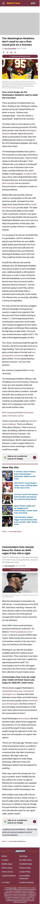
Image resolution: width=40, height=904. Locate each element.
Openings (23, 856)
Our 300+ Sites (25, 860)
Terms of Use (7, 872)
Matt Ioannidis (8, 183)
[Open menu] (3, 3)
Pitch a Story (7, 868)
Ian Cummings (10, 48)
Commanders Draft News (17, 841)
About (4, 856)
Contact (5, 860)
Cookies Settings (26, 882)
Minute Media (12, 888)
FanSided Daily (25, 864)
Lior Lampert (10, 566)
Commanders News (15, 531)
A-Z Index (6, 882)
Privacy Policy (25, 868)
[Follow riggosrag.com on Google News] (34, 457)
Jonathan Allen (30, 174)
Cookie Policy (25, 872)
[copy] (15, 52)
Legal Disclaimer (9, 876)
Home (4, 531)
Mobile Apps (7, 864)
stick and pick (24, 718)
